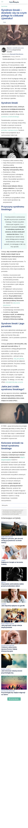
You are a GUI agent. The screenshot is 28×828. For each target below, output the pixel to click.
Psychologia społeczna (8, 690)
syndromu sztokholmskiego (10, 116)
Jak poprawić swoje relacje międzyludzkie (11, 626)
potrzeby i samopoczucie (9, 130)
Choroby (3, 604)
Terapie (3, 560)
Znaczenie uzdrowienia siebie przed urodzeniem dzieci (12, 585)
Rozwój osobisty (6, 669)
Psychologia (4, 6)
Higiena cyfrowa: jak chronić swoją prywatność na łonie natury (12, 540)
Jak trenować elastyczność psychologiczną (11, 672)
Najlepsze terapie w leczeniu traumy (12, 563)
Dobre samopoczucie (7, 536)
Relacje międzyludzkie (7, 623)
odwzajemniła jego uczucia (14, 382)
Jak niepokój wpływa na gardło (13, 606)
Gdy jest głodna (19, 358)
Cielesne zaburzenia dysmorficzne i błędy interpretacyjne (9, 649)
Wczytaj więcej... (14, 699)
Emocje (3, 582)
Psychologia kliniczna (7, 645)
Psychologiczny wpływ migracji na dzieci (13, 693)
